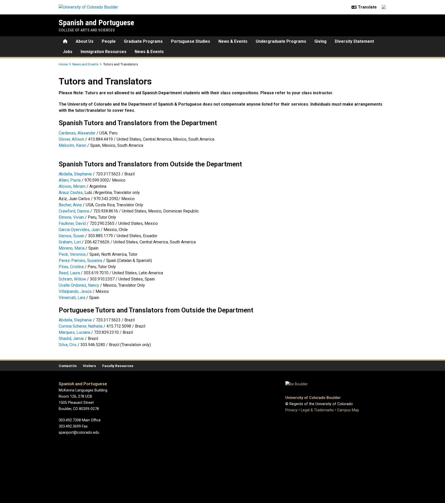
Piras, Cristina (71, 266)
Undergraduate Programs (281, 41)
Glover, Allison (71, 139)
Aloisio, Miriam (72, 186)
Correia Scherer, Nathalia (80, 326)
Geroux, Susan (71, 235)
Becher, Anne (70, 204)
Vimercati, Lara (72, 297)
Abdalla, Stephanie (75, 174)
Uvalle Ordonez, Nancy (79, 285)
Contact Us (68, 366)
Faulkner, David (72, 223)
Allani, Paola (70, 180)
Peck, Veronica (72, 254)
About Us (84, 41)
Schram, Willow (72, 279)
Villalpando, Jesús (76, 291)
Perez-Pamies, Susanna (80, 260)
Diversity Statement (354, 41)
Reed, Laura (69, 272)
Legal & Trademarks (317, 410)
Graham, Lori (70, 242)
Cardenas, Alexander (77, 133)
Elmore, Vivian (71, 217)
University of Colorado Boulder (313, 398)
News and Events (85, 64)
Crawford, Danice (74, 211)
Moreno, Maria (71, 248)
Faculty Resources (117, 366)
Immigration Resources (103, 51)
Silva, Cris (67, 344)
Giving (320, 41)
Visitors (89, 366)
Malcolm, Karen (72, 145)
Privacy (291, 410)
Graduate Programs (143, 41)
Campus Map (348, 410)
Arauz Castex (71, 192)
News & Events (232, 41)
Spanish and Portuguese (96, 22)
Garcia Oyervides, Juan (79, 229)
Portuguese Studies (190, 41)
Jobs (67, 51)
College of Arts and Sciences (87, 30)
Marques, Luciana (74, 332)
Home (63, 64)
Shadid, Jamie (71, 338)
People (109, 41)
